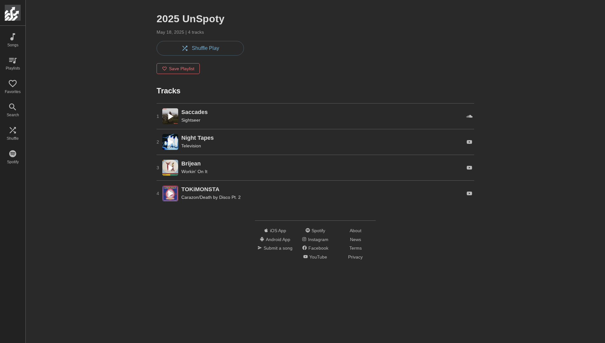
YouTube (318, 256)
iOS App (278, 230)
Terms (355, 248)
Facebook (318, 248)
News (355, 239)
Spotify (318, 230)
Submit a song (278, 248)
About (355, 230)
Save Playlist (181, 68)
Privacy (355, 256)
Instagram (318, 239)
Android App (278, 239)
